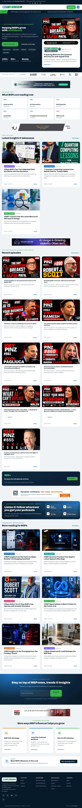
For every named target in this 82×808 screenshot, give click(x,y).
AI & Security (32, 49)
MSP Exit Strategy (40, 780)
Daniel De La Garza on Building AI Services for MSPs (20, 323)
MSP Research (54, 780)
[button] (61, 28)
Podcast (23, 783)
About (68, 780)
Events (53, 789)
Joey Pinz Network (40, 783)
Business (24, 49)
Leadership (6, 52)
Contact (68, 783)
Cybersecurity (6, 49)
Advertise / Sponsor (56, 786)
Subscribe (56, 693)
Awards (23, 786)
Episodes (10, 417)
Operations (16, 49)
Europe (53, 783)
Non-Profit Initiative (41, 786)
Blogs (22, 780)
